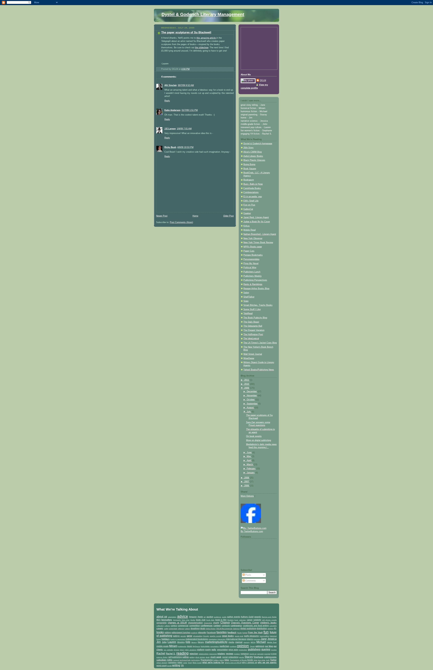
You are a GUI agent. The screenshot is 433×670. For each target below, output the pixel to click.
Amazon (193, 617)
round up (253, 654)
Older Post (228, 216)
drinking (271, 629)
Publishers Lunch (251, 272)
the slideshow (201, 47)
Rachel (160, 653)
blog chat (185, 620)
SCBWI (274, 654)
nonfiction (224, 646)
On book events (254, 436)
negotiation (214, 646)
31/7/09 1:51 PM (189, 110)
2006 (247, 486)
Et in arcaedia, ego (252, 196)
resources (213, 654)
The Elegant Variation (253, 330)
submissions (270, 657)
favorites (221, 632)
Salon (246, 292)
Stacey (249, 656)
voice (185, 663)
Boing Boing (249, 164)
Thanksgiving (206, 660)
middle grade (162, 646)
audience (217, 617)
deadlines (195, 628)
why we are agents (267, 662)
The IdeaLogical (251, 338)
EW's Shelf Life (250, 201)
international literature (236, 639)
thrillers (216, 660)
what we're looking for (213, 662)
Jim (158, 642)
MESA (253, 642)
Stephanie (258, 657)
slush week (216, 657)
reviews (229, 653)
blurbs (192, 620)
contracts (226, 625)
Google (206, 636)
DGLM (263, 80)
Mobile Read (249, 230)
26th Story (248, 147)
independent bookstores (197, 639)
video (179, 662)
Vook (190, 663)
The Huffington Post (253, 334)
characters (208, 623)
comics (174, 625)
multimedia (182, 646)
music (189, 646)
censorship (161, 623)
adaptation (172, 617)
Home (195, 216)
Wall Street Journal (252, 354)
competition (194, 625)
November (252, 395)
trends (250, 660)
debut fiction (211, 629)
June (249, 452)
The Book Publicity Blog (255, 318)
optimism (259, 646)
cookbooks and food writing (256, 625)
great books (228, 636)
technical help (185, 660)
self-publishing (175, 657)
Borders (230, 620)
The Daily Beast (251, 322)
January (251, 473)
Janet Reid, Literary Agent (256, 217)
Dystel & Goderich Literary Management (203, 14)
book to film (221, 620)
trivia (255, 660)
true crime (261, 660)
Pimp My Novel (250, 263)
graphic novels (215, 636)
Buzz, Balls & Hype (253, 184)
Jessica (272, 638)
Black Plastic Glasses (254, 160)
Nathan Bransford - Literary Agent (259, 234)
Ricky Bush (170, 147)
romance (245, 654)
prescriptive (222, 649)
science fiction (162, 657)
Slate (245, 301)
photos (176, 650)
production (243, 650)
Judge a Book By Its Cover (256, 222)
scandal (267, 654)
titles (226, 660)
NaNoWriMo (205, 646)
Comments (250, 581)
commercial (183, 625)
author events (233, 617)
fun (266, 632)
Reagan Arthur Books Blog (256, 288)
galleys (176, 636)
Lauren (172, 642)
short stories (200, 657)
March (250, 464)
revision (237, 654)
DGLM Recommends (224, 629)
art (205, 617)
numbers (233, 646)
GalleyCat (248, 209)
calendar (242, 620)
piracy (182, 650)
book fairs (210, 620)
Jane (264, 638)
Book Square (249, 169)
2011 (247, 380)
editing (168, 632)
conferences (207, 625)
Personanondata (251, 259)
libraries (181, 642)
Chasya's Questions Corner (245, 622)
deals (202, 628)
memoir (239, 642)
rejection (194, 653)
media (231, 642)
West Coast (197, 663)
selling (185, 657)
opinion (243, 646)
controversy (236, 625)
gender (183, 636)
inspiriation (213, 639)
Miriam (173, 646)
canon (250, 620)
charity (216, 623)
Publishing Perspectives (255, 280)
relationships (204, 654)
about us (161, 616)
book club (200, 620)
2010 (247, 384)
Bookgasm (248, 180)
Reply (167, 101)
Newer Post (161, 216)
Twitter (273, 660)
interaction (222, 639)
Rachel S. (171, 653)
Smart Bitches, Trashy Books (257, 305)
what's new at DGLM (233, 663)
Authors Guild (247, 617)
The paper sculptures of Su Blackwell (186, 32)
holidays (166, 639)
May (249, 456)
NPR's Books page (252, 247)
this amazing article (206, 38)
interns (250, 639)
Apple (200, 617)
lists (188, 642)
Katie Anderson (172, 110)
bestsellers (166, 620)
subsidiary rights (164, 660)
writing (176, 665)
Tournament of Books (238, 660)
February (251, 468)
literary (201, 642)
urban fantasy (161, 663)
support (176, 660)
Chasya (225, 622)
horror (172, 639)
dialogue (236, 629)
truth (268, 660)
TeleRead (248, 313)
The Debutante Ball (252, 326)
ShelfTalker (248, 297)
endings (194, 633)
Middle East (272, 642)
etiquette (202, 632)
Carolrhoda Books (252, 188)
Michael (261, 642)
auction (210, 617)
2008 (247, 478)
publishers (254, 649)
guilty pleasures (251, 636)
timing (221, 660)
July (249, 412)
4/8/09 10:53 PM (185, 147)
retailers (221, 653)
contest (217, 625)
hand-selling (264, 636)
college (167, 626)
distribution (262, 628)
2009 (247, 388)
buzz (236, 620)
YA (182, 665)
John (164, 642)
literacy (194, 642)
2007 (247, 481)
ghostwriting (197, 636)
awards (257, 617)
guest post (239, 636)
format (244, 633)
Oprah (252, 646)
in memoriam (180, 639)
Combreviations (251, 192)
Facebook (211, 632)
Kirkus (246, 226)
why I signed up (249, 662)
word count (161, 665)
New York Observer (252, 238)
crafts (166, 629)
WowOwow (248, 358)
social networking (230, 657)
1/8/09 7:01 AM (184, 129)
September (252, 404)
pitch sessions (190, 650)
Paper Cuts (248, 251)
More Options (247, 496)
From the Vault (255, 632)
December (252, 391)
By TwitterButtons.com (252, 531)
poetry (208, 649)
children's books (268, 622)
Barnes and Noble (269, 617)
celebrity (257, 620)
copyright (273, 626)
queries (265, 649)
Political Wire (249, 267)
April (249, 460)
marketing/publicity (216, 642)
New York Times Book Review (258, 242)
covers (159, 628)
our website (168, 650)
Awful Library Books (253, 156)
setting (192, 657)
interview (257, 639)
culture (187, 629)
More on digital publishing (258, 440)
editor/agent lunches (181, 632)
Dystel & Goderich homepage (257, 143)
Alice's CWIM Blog (252, 152)
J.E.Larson (170, 129)
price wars (233, 649)
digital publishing (248, 628)
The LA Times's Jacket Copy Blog (260, 343)
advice (182, 616)
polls (214, 649)
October (251, 400)
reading (182, 653)
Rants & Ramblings (252, 284)
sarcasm (260, 654)
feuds (239, 633)
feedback (231, 632)
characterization (195, 623)
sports (241, 657)
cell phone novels (269, 620)
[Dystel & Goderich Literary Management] (251, 522)
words (169, 666)
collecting (160, 626)
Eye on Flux (249, 205)
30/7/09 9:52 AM (186, 85)
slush (208, 657)
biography (177, 620)
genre (189, 636)
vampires (172, 662)
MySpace (196, 646)
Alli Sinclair (170, 85)
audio (224, 617)
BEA (158, 620)
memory (247, 642)
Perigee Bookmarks (253, 255)
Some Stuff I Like (252, 309)
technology (195, 660)
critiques (181, 629)
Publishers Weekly (252, 276)
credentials (173, 629)
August (250, 407)
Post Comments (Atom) (181, 222)
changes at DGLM (177, 622)
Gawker (247, 213)
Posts (248, 575)
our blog (269, 646)
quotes (274, 650)
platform (200, 649)
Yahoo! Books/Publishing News (258, 370)
